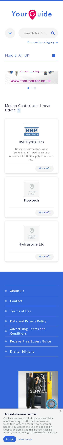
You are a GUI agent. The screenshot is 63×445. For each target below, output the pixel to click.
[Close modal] (51, 184)
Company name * (19, 250)
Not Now (20, 294)
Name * (13, 218)
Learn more (25, 439)
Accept (10, 439)
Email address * (18, 234)
